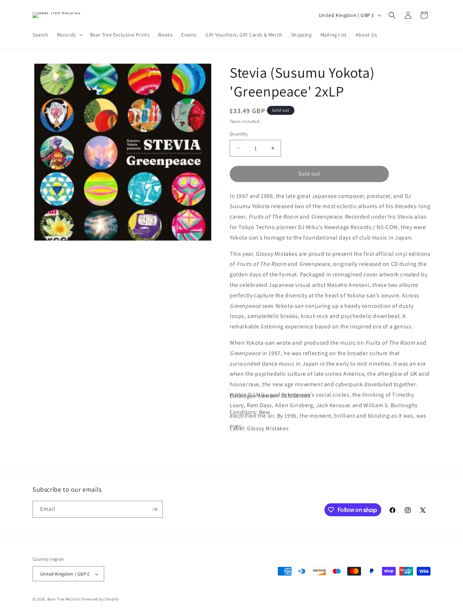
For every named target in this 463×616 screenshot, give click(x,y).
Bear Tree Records (64, 599)
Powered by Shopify (100, 599)
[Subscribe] (154, 509)
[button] (69, 34)
